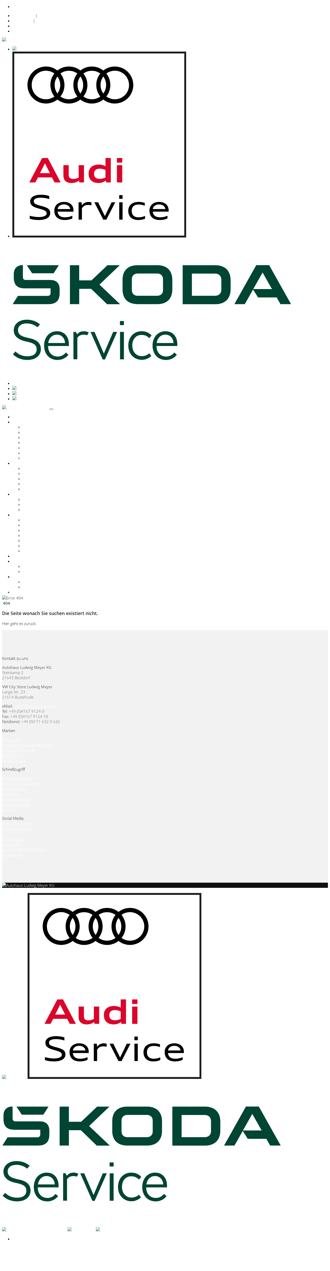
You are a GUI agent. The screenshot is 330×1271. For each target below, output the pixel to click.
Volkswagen (33, 427)
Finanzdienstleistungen (42, 530)
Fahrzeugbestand (38, 468)
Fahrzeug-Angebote (40, 504)
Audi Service (33, 432)
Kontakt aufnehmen (19, 890)
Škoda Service (14, 760)
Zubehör (20, 556)
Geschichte (32, 571)
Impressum (22, 20)
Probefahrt (32, 458)
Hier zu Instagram (17, 828)
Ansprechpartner (37, 566)
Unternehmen (24, 561)
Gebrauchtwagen (27, 463)
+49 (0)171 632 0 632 (46, 6)
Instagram (21, 31)
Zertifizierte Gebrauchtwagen (48, 473)
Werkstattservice (37, 535)
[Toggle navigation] (51, 409)
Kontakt (19, 576)
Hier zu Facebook (17, 823)
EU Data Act (12, 854)
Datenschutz (23, 15)
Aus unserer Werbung (21, 783)
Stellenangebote (16, 804)
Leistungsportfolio (38, 519)
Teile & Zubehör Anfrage (44, 545)
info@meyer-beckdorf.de (35, 706)
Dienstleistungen (37, 525)
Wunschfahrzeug (37, 488)
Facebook (20, 25)
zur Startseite (48, 623)
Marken (19, 421)
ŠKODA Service (35, 437)
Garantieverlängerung (42, 452)
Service (18, 514)
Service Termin (35, 550)
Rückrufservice (35, 540)
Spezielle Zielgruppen (41, 447)
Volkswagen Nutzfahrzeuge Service (53, 442)
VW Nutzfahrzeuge (18, 749)
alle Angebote (34, 499)
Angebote (20, 494)
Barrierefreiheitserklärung (24, 849)
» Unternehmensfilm (19, 592)
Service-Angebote (38, 509)
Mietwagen (11, 793)
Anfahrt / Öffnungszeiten (44, 581)
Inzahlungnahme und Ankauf (48, 478)
